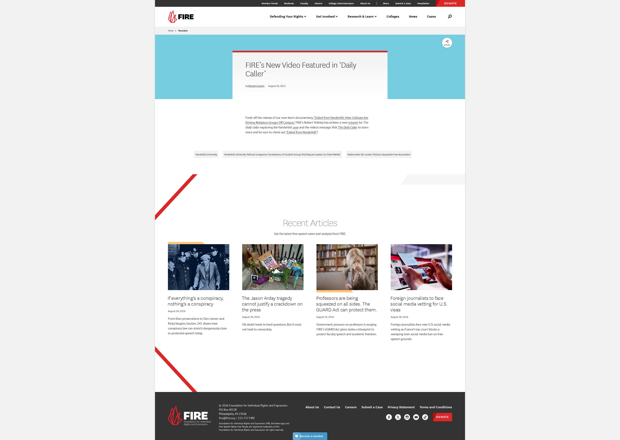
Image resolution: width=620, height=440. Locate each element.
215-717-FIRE (246, 418)
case (295, 127)
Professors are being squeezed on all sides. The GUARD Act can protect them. (346, 303)
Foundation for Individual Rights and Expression (258, 405)
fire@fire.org (227, 418)
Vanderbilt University (206, 154)
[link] (182, 16)
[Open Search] (450, 17)
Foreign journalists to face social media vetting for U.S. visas (418, 303)
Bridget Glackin (256, 86)
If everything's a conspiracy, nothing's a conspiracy (196, 301)
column (353, 122)
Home (170, 30)
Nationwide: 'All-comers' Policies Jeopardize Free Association (378, 154)
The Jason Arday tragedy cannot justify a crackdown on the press (272, 303)
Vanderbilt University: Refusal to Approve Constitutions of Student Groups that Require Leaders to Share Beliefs (282, 154)
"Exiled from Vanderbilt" (301, 132)
